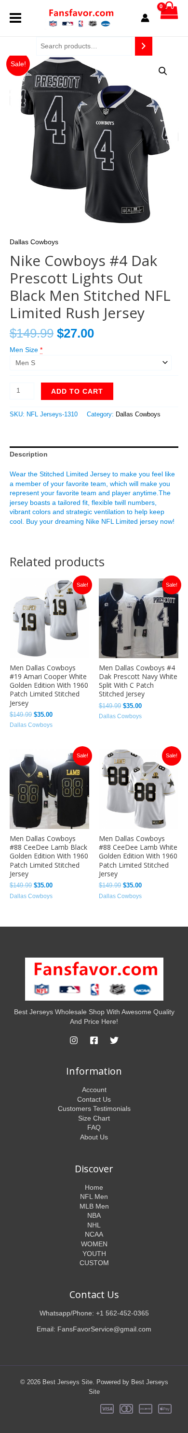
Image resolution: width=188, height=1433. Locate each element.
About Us (94, 1137)
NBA (94, 1215)
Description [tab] (29, 454)
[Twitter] (114, 1040)
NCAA (94, 1234)
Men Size (24, 350)
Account (94, 1089)
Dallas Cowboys (34, 242)
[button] (163, 71)
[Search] (143, 46)
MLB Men (94, 1206)
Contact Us (94, 1099)
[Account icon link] (145, 18)
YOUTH (94, 1253)
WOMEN (94, 1244)
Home (94, 1187)
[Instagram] (73, 1040)
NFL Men (94, 1196)
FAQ (94, 1127)
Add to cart (77, 391)
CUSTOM (94, 1263)
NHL (94, 1225)
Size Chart (94, 1118)
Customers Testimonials (94, 1108)
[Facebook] (94, 1040)
